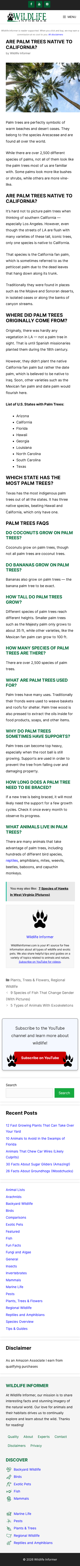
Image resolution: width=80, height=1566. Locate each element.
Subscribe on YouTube (40, 1058)
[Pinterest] (47, 4)
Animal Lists (15, 1190)
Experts (44, 1437)
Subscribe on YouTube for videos (40, 961)
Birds (10, 1211)
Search (11, 1085)
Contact (61, 1437)
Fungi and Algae (18, 1252)
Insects (11, 1266)
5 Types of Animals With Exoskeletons (41, 1005)
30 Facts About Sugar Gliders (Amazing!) (38, 1164)
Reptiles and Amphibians (25, 1315)
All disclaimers (55, 34)
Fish (9, 1238)
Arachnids (14, 1197)
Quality (13, 1437)
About (28, 1437)
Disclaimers (17, 1446)
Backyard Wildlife (19, 1204)
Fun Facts (13, 1245)
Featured (13, 1231)
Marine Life (14, 1287)
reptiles (12, 860)
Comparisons (16, 1217)
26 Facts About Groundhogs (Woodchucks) (39, 1171)
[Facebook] (31, 4)
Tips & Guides (17, 1329)
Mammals (13, 1280)
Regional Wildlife (19, 1308)
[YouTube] (39, 4)
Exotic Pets (14, 1224)
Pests (10, 1294)
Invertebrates (16, 1273)
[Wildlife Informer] (26, 17)
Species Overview (20, 1322)
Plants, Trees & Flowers (29, 980)
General (12, 1259)
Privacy (36, 1446)
